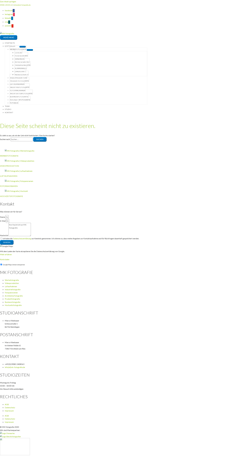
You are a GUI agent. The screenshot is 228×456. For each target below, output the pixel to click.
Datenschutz (10, 407)
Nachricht (4, 235)
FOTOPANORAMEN (9, 186)
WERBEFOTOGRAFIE (9, 156)
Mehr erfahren (6, 254)
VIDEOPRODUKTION (9, 166)
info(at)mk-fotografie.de (22, 5)
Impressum (9, 411)
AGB (7, 404)
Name (2, 217)
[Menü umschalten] (30, 50)
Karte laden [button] (4, 259)
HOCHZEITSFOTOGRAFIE (11, 196)
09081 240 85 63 (6, 5)
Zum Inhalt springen (8, 1)
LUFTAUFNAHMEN (8, 176)
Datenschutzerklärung (22, 238)
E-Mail (3, 221)
